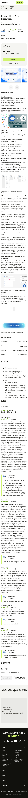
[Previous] (11, 87)
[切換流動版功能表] (25, 2)
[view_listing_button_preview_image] (11, 75)
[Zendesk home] (4, 2)
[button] (12, 747)
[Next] (17, 87)
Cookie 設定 (24, 791)
